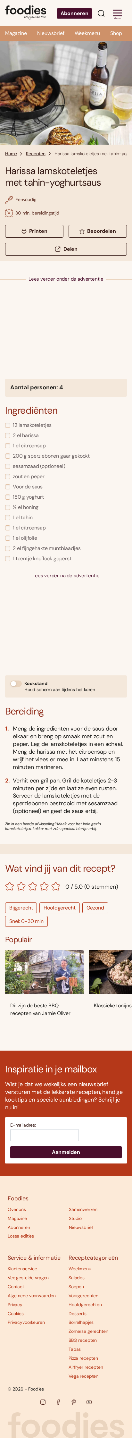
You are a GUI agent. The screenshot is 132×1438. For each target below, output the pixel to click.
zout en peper (29, 476)
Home (11, 153)
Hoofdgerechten (85, 1304)
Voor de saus (28, 486)
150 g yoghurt (28, 497)
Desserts (78, 1313)
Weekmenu (87, 33)
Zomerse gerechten (88, 1331)
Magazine (16, 33)
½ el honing (25, 507)
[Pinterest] (74, 1402)
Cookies (16, 1313)
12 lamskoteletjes (32, 425)
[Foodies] (25, 12)
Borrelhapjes (81, 1322)
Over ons (17, 1209)
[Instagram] (43, 1402)
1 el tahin (22, 517)
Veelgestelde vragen (28, 1278)
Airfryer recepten (86, 1367)
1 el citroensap (29, 445)
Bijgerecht (21, 907)
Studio (75, 1218)
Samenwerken (83, 1209)
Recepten (35, 153)
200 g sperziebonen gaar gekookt (51, 456)
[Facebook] (58, 1402)
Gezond (95, 907)
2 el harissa (26, 435)
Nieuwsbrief (50, 33)
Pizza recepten (83, 1358)
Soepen (76, 1287)
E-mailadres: (23, 1125)
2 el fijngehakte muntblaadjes (46, 548)
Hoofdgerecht (59, 907)
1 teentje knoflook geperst (42, 558)
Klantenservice (22, 1269)
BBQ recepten (83, 1340)
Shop (116, 33)
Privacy (15, 1304)
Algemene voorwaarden (32, 1295)
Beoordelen (101, 231)
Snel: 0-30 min (26, 921)
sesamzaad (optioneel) (39, 466)
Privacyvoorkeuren (26, 1322)
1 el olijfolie (25, 538)
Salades (77, 1278)
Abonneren (74, 13)
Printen (38, 231)
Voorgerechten (83, 1295)
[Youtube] (89, 1402)
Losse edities (21, 1236)
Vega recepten (83, 1376)
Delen (70, 249)
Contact (16, 1287)
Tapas (75, 1349)
